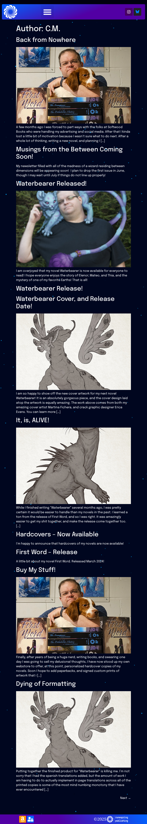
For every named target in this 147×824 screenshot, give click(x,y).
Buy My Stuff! (36, 570)
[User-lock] (30, 819)
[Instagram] (129, 12)
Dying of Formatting (46, 684)
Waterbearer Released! (51, 184)
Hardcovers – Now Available (57, 535)
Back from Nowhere (46, 40)
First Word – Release (47, 552)
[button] (47, 11)
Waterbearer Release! (49, 289)
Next (125, 798)
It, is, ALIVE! (32, 420)
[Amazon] (22, 819)
